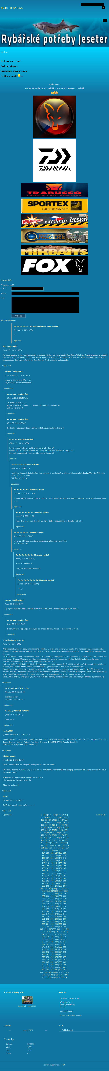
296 (56, 924)
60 (59, 830)
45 (66, 825)
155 (47, 866)
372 (43, 957)
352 (60, 947)
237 (60, 899)
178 (43, 876)
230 (56, 896)
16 (54, 817)
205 (56, 886)
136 (43, 858)
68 (58, 833)
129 (64, 853)
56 (46, 830)
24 (53, 820)
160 (43, 868)
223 (52, 894)
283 (52, 919)
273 (60, 914)
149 (47, 863)
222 (47, 894)
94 (59, 840)
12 (41, 817)
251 (43, 906)
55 (43, 830)
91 (50, 840)
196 (43, 883)
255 (60, 906)
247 (52, 904)
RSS (63, 1065)
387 (56, 962)
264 (47, 911)
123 (65, 850)
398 (52, 967)
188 (60, 878)
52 (61, 828)
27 (63, 820)
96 (66, 840)
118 (44, 850)
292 (64, 922)
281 (43, 919)
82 (48, 838)
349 (47, 947)
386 (52, 962)
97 (42, 843)
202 (43, 886)
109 (63, 845)
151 (56, 863)
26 (59, 820)
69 (61, 833)
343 (47, 944)
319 (47, 934)
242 (56, 901)
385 (47, 962)
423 (52, 977)
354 (43, 949)
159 (64, 866)
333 (56, 939)
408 (41, 972)
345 (56, 944)
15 (51, 817)
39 (46, 825)
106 (50, 845)
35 (61, 822)
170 (60, 871)
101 (56, 843)
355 (47, 949)
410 (50, 972)
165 (64, 868)
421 (43, 977)
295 (52, 924)
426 (65, 977)
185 (47, 878)
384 (43, 962)
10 (63, 815)
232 (64, 896)
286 (64, 919)
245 (43, 904)
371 (64, 955)
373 (47, 957)
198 (52, 883)
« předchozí (7, 815)
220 (65, 891)
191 (47, 881)
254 (56, 906)
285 (60, 919)
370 (60, 955)
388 (60, 962)
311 (67, 929)
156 (52, 866)
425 (60, 977)
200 (60, 883)
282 (47, 919)
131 (47, 856)
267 (60, 911)
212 (58, 889)
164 (60, 868)
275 (43, 916)
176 (60, 873)
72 (43, 835)
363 (56, 952)
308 (54, 929)
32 (51, 822)
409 (46, 972)
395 (64, 965)
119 (48, 850)
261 (60, 909)
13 (45, 817)
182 (60, 876)
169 (56, 871)
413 (62, 972)
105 (46, 845)
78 (63, 835)
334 (60, 939)
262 (64, 909)
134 (60, 856)
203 (47, 886)
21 (43, 820)
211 (54, 889)
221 (43, 894)
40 (50, 825)
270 (47, 914)
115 (59, 848)
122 (60, 850)
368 (52, 955)
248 (56, 904)
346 (60, 944)
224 (56, 894)
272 (56, 914)
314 (52, 932)
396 (43, 967)
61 (63, 830)
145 (56, 861)
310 (63, 929)
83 (51, 838)
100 (52, 843)
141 (64, 858)
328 (60, 937)
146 (60, 861)
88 (68, 838)
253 (52, 906)
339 (56, 942)
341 (64, 942)
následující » (101, 815)
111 (42, 848)
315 (56, 932)
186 (52, 878)
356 (52, 949)
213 (62, 889)
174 (52, 873)
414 (67, 972)
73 (46, 835)
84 (54, 838)
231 (60, 896)
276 (47, 916)
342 (43, 944)
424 (56, 977)
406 (60, 970)
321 (56, 934)
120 (52, 850)
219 (60, 891)
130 (43, 856)
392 (52, 965)
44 (63, 825)
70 (64, 833)
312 (43, 932)
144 (52, 861)
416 (48, 975)
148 (43, 863)
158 (60, 866)
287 (43, 922)
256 (64, 906)
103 (65, 843)
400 (60, 967)
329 (64, 937)
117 (67, 848)
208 (41, 889)
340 (60, 942)
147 (64, 861)
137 (47, 858)
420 (65, 975)
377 (64, 957)
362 (52, 952)
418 (56, 975)
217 (52, 891)
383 (64, 960)
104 (41, 845)
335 (64, 939)
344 (52, 944)
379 (47, 960)
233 (43, 899)
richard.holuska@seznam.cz (71, 1015)
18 (61, 817)
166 (43, 871)
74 (50, 835)
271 (52, 914)
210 (50, 889)
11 (66, 815)
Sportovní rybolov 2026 (27, 1006)
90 (46, 840)
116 (63, 848)
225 (60, 894)
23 (50, 820)
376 (60, 957)
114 (55, 848)
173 (47, 873)
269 (43, 914)
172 (43, 873)
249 (60, 904)
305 (41, 929)
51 (58, 828)
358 (60, 949)
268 (64, 911)
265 (52, 911)
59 (56, 830)
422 (48, 977)
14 (48, 817)
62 (66, 830)
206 (60, 886)
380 (52, 960)
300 (47, 927)
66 (51, 833)
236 (56, 899)
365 (64, 952)
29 (41, 822)
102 (61, 843)
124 (43, 853)
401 (64, 967)
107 (54, 845)
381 (56, 960)
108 (58, 845)
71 (68, 833)
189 (64, 878)
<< (10, 1030)
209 (46, 889)
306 (46, 929)
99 (49, 843)
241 (52, 901)
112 (46, 848)
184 (43, 878)
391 (47, 965)
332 (52, 939)
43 (59, 825)
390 (43, 965)
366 (43, 955)
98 (46, 843)
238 (64, 899)
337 (47, 942)
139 (56, 858)
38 (43, 825)
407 (64, 970)
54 (68, 828)
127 (56, 853)
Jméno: (3, 288)
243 (60, 901)
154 (43, 866)
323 (64, 934)
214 (67, 889)
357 (56, 949)
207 (64, 886)
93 (56, 840)
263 (43, 911)
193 (56, 881)
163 (56, 868)
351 (56, 947)
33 (54, 822)
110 (67, 845)
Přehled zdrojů (67, 1030)
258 (47, 909)
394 (60, 965)
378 (43, 960)
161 (47, 868)
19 (64, 817)
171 (64, 871)
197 (47, 883)
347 (64, 944)
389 (64, 962)
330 (43, 939)
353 (64, 947)
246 (47, 904)
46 (41, 828)
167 (47, 871)
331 (47, 939)
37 (68, 822)
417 (52, 975)
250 (64, 904)
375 (56, 957)
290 (56, 922)
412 (58, 972)
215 (43, 891)
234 (47, 899)
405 (56, 970)
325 (47, 937)
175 (56, 873)
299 (43, 927)
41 (53, 825)
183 (64, 876)
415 (43, 975)
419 (60, 975)
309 (58, 929)
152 (60, 863)
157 (56, 866)
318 (43, 934)
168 (52, 871)
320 (52, 934)
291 (60, 922)
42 (56, 825)
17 (58, 817)
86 (61, 838)
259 (52, 909)
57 (50, 830)
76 (56, 835)
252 (47, 906)
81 (45, 838)
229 (52, 896)
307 (50, 929)
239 (43, 901)
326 (52, 937)
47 (45, 828)
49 (51, 828)
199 (56, 883)
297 (60, 924)
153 (64, 863)
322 (60, 934)
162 (52, 868)
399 (56, 967)
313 (48, 932)
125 (47, 853)
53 (64, 828)
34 (58, 822)
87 (64, 838)
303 (60, 927)
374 (52, 957)
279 (60, 916)
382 (60, 960)
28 (66, 820)
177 (64, 873)
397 (47, 967)
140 (60, 858)
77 (59, 835)
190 (43, 881)
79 (66, 835)
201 (64, 883)
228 (47, 896)
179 (47, 876)
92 (53, 840)
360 (43, 952)
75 (53, 835)
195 (64, 881)
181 (56, 876)
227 (43, 896)
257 (43, 909)
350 (52, 947)
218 (56, 891)
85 (58, 838)
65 (48, 833)
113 (50, 848)
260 (56, 909)
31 (48, 822)
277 (52, 916)
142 (43, 861)
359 (64, 949)
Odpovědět (17, 341)
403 (47, 970)
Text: (2, 298)
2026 (31, 1030)
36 (64, 822)
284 (56, 919)
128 (60, 853)
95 (63, 840)
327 (56, 937)
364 (60, 952)
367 (47, 955)
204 (52, 886)
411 (54, 972)
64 (45, 833)
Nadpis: (4, 293)
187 (56, 878)
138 (52, 858)
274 (64, 914)
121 (56, 850)
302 (56, 927)
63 (41, 833)
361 (47, 952)
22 (46, 820)
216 (48, 891)
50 (54, 828)
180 (52, 876)
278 (56, 916)
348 (43, 947)
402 (43, 970)
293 (43, 924)
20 (68, 817)
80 (41, 838)
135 (64, 856)
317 (65, 932)
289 (52, 922)
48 (48, 828)
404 (52, 970)
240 (47, 901)
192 (52, 881)
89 (43, 840)
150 (52, 863)
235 (52, 899)
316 (60, 932)
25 (56, 820)
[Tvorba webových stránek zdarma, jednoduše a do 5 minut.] (60, 1065)
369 (56, 955)
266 (56, 911)
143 (47, 861)
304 (64, 927)
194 (60, 881)
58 (53, 830)
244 (64, 901)
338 (52, 942)
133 (56, 856)
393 (56, 965)
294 (47, 924)
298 (64, 924)
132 (52, 856)
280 (64, 916)
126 (52, 853)
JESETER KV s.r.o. (12, 8)
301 (52, 927)
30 (45, 822)
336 (43, 942)
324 (43, 937)
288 (47, 922)
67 (54, 833)
